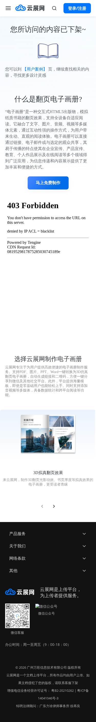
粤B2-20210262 (62, 690)
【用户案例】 (35, 69)
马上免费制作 (48, 182)
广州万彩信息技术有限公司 (47, 667)
